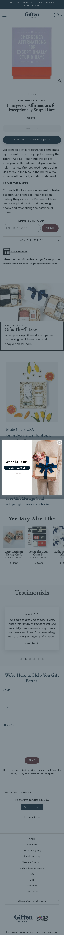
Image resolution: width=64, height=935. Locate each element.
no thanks (17, 473)
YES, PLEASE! (17, 467)
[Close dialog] (59, 442)
